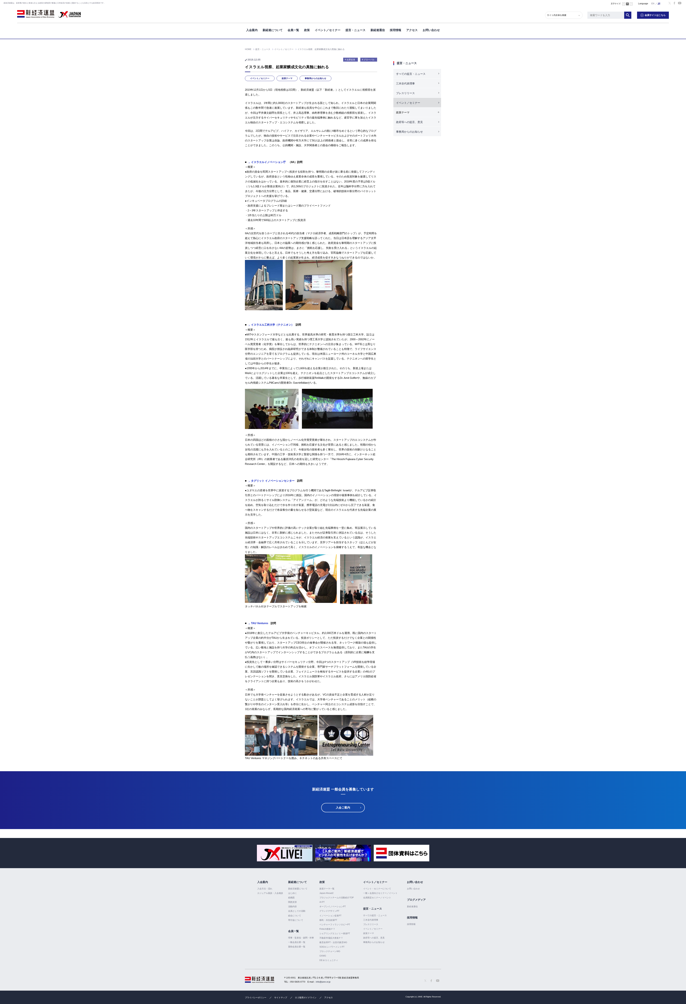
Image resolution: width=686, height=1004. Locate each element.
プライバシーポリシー (255, 997)
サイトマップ (280, 997)
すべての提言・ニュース (411, 73)
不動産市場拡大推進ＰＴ (331, 938)
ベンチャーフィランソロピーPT (334, 924)
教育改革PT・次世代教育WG (333, 942)
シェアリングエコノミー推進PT (334, 933)
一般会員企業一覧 (296, 942)
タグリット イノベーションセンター (273, 480)
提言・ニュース (356, 30)
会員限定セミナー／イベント (377, 897)
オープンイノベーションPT (332, 906)
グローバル (369, 59)
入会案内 (252, 30)
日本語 (659, 3)
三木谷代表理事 (405, 83)
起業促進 (351, 59)
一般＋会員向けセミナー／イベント (380, 893)
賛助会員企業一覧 (296, 946)
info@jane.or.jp (323, 982)
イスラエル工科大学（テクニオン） (272, 324)
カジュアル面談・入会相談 (270, 893)
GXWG (322, 956)
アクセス (412, 30)
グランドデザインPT (329, 911)
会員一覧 (293, 30)
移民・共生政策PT (328, 920)
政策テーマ (287, 78)
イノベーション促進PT (330, 915)
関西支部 (292, 902)
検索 (627, 15)
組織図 (291, 897)
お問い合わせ (431, 30)
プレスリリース (405, 93)
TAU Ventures (259, 623)
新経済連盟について (297, 888)
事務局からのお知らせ (315, 78)
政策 (307, 30)
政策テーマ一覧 (326, 888)
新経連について (273, 30)
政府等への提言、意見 (409, 122)
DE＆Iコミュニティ (328, 960)
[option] (284, 853)
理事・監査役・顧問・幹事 (301, 938)
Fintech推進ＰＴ (327, 929)
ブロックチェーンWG (329, 951)
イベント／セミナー (327, 30)
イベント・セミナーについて (377, 888)
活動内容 (292, 906)
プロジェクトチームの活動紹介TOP (336, 897)
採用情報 (395, 30)
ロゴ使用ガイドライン (305, 997)
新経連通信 (378, 30)
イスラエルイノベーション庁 (268, 162)
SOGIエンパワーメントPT (331, 947)
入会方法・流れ (264, 888)
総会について (294, 915)
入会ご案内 (343, 807)
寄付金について (295, 920)
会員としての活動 (296, 911)
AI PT (322, 902)
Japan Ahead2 (326, 893)
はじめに (292, 893)
